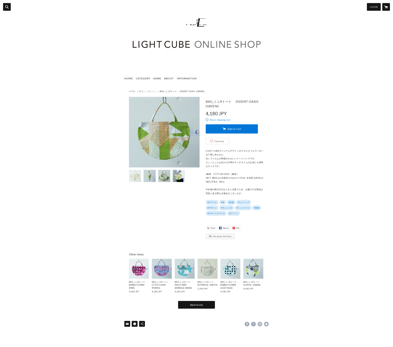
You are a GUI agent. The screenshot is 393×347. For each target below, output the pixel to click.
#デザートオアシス (216, 213)
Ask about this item (222, 236)
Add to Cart (234, 128)
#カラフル (212, 202)
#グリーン (233, 213)
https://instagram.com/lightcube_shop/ (260, 324)
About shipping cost (220, 119)
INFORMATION (187, 78)
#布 (222, 202)
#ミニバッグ (243, 202)
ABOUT (169, 78)
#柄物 (256, 208)
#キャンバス (226, 208)
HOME (128, 78)
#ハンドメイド (243, 208)
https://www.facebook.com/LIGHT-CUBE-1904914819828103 (247, 324)
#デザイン (212, 208)
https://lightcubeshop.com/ (266, 324)
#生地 (231, 202)
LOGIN (374, 7)
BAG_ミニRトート (147, 91)
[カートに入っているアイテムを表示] (386, 7)
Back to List (196, 304)
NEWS (157, 78)
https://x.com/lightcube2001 (253, 324)
